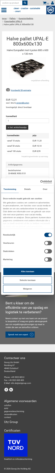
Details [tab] (27, 189)
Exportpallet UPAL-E (13, 21)
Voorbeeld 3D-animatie (21, 90)
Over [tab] (45, 189)
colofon (7, 405)
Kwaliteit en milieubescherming (18, 459)
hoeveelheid (11, 116)
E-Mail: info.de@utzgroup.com (17, 383)
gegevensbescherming (14, 411)
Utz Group (11, 422)
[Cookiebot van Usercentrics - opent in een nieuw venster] (40, 182)
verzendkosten (22, 103)
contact (7, 417)
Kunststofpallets (26, 18)
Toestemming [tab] (9, 189)
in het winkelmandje (17, 127)
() (47, 4)
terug (4, 18)
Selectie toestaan (28, 280)
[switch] (48, 243)
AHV (6, 408)
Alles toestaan (27, 271)
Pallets (12, 18)
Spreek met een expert (18, 334)
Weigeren (27, 289)
